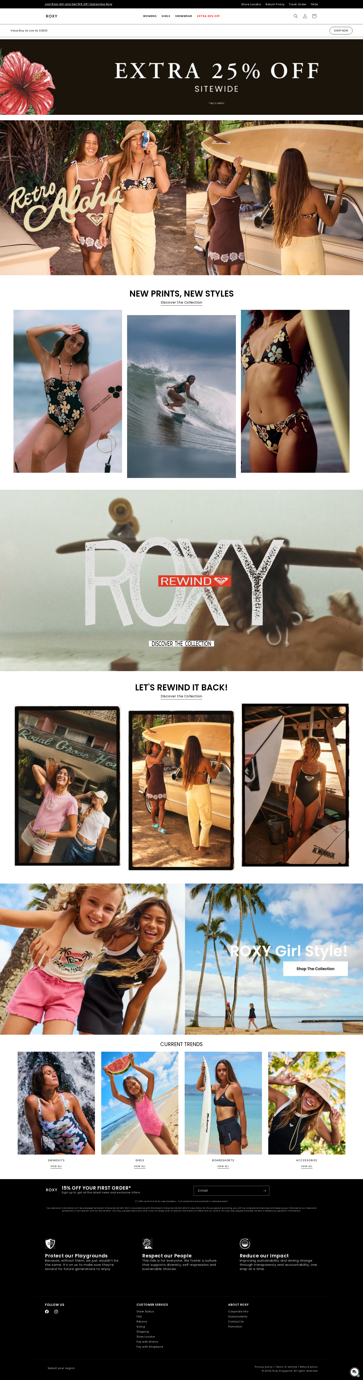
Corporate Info (238, 1311)
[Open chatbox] (355, 1372)
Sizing (141, 1326)
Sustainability (237, 1316)
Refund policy (309, 1366)
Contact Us (236, 1321)
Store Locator (251, 4)
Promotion (235, 1326)
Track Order (298, 4)
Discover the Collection (181, 302)
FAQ (139, 1316)
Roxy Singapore (282, 1370)
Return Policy (275, 4)
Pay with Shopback (150, 1347)
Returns (142, 1321)
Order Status (145, 1311)
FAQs (314, 4)
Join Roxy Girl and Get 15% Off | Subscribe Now (78, 4)
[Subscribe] (264, 1191)
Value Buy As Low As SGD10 (29, 30)
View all (56, 1166)
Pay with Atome (147, 1341)
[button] (150, 16)
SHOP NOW (341, 30)
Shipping (143, 1331)
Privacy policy (263, 1366)
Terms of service (286, 1366)
